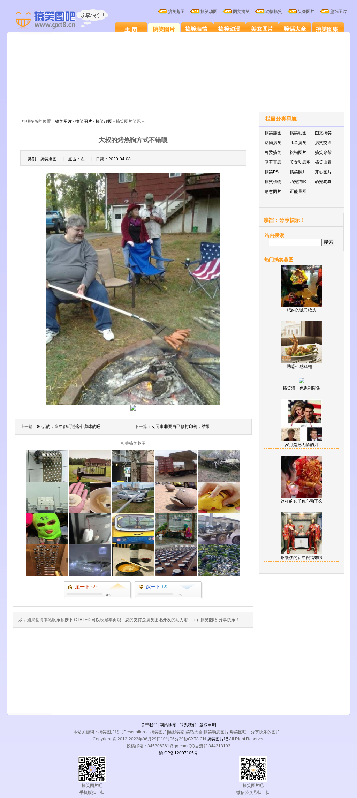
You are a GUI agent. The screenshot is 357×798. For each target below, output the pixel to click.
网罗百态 (273, 162)
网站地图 (168, 725)
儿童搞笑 (298, 142)
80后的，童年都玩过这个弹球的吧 (68, 426)
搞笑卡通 (229, 28)
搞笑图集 (328, 28)
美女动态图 (300, 162)
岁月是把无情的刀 (301, 444)
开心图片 (323, 172)
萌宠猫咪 (298, 181)
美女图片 (262, 28)
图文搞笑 (323, 132)
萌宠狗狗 (323, 181)
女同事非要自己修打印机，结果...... (183, 426)
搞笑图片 (164, 28)
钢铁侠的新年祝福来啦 (301, 557)
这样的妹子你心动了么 (301, 501)
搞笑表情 (197, 28)
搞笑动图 (298, 132)
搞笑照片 (298, 172)
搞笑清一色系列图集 (301, 388)
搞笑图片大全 (69, 20)
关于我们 (149, 725)
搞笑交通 (323, 142)
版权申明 (207, 725)
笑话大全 (295, 28)
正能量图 (298, 191)
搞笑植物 (273, 181)
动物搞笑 (273, 142)
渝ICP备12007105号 (178, 753)
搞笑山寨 (323, 162)
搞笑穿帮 (323, 152)
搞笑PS (272, 172)
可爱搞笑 (273, 152)
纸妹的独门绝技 (301, 310)
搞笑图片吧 (217, 739)
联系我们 (188, 725)
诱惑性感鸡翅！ (301, 366)
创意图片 (273, 191)
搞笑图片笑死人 (131, 28)
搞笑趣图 (104, 121)
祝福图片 (298, 152)
